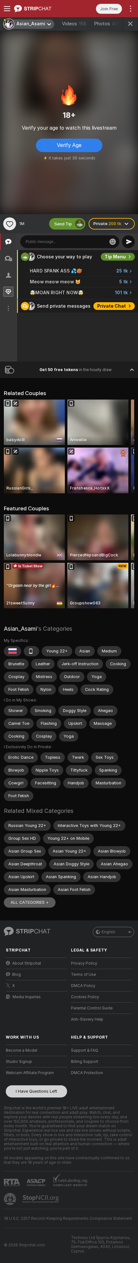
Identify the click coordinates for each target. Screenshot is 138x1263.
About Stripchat (26, 963)
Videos (74, 24)
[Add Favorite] (9, 223)
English (108, 932)
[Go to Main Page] (41, 8)
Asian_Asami (20, 628)
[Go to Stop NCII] (41, 1199)
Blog (16, 974)
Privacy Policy (84, 963)
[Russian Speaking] (12, 651)
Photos (107, 24)
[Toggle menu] (7, 8)
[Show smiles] (112, 242)
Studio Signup (19, 1061)
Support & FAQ (84, 1050)
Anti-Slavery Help (87, 1019)
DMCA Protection (87, 1073)
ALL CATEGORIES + (30, 902)
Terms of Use (83, 974)
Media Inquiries (27, 997)
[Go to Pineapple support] (10, 1199)
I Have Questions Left (36, 1091)
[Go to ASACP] (36, 1182)
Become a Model (21, 1050)
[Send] (128, 241)
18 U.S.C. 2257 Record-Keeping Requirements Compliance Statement (68, 1218)
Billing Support (84, 1061)
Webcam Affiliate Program (30, 1073)
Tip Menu (115, 256)
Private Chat (111, 306)
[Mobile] (31, 651)
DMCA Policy (83, 986)
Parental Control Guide (92, 1008)
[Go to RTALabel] (12, 1182)
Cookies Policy (85, 997)
